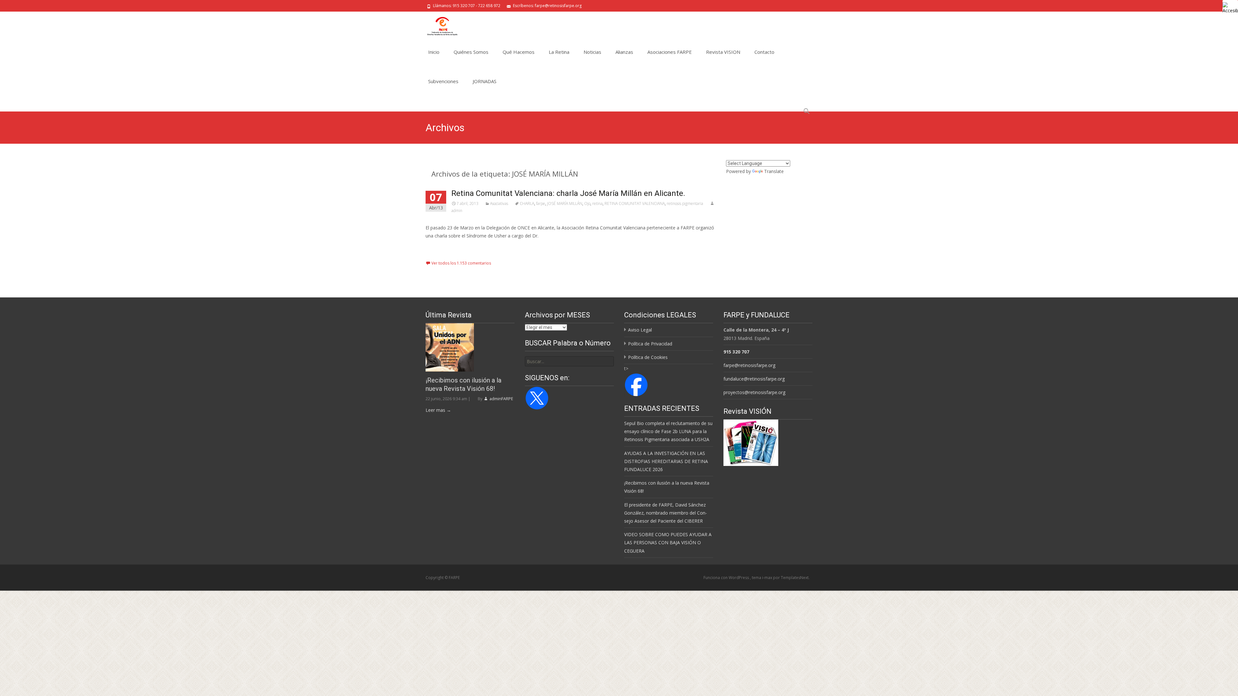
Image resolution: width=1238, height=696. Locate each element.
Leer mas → (438, 410)
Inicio (433, 52)
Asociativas (499, 203)
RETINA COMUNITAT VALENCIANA (634, 203)
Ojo (587, 203)
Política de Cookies (648, 357)
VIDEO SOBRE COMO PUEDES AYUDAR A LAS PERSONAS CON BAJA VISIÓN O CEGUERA (668, 542)
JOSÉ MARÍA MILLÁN (564, 203)
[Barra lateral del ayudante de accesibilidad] (1230, 7)
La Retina (559, 52)
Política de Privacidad (650, 344)
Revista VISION (723, 52)
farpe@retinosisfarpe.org (749, 365)
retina (597, 203)
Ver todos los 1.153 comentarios (461, 263)
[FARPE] (437, 24)
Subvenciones (443, 81)
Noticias (592, 52)
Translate (774, 171)
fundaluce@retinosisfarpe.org (754, 379)
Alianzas (624, 52)
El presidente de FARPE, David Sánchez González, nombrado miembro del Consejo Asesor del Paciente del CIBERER (665, 513)
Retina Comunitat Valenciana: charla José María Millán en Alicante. (568, 193)
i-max (767, 577)
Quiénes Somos (471, 52)
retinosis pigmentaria (685, 203)
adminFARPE (500, 398)
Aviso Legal (640, 330)
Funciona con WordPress (726, 577)
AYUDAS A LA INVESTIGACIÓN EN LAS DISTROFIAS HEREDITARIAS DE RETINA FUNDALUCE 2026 (666, 461)
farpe (540, 203)
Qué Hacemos (519, 52)
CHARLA (527, 203)
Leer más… (438, 248)
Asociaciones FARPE (669, 52)
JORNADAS (484, 81)
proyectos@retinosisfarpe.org (754, 392)
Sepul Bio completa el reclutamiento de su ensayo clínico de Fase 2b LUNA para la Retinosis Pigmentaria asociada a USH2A (668, 431)
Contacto (764, 52)
